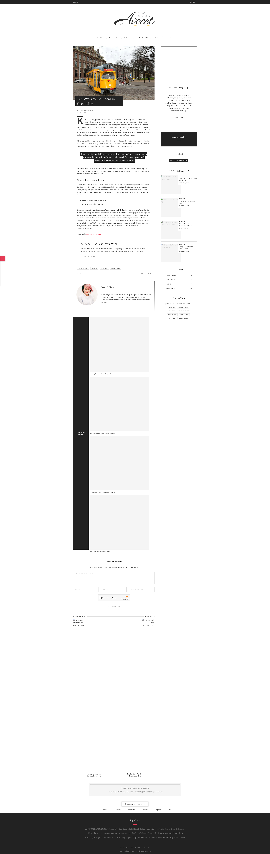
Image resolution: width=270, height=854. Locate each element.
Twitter (130, 2)
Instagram (133, 2)
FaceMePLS (90, 234)
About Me (129, 848)
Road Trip (94, 268)
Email (101, 273)
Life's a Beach (93, 833)
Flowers (167, 829)
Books (125, 829)
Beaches (118, 829)
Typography (142, 37)
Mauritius (124, 833)
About (156, 37)
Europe (154, 829)
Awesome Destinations (183, 304)
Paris (129, 833)
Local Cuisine (105, 833)
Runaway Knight (184, 311)
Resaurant (168, 833)
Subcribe (76, 2)
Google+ (98, 273)
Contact (169, 37)
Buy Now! (147, 848)
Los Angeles (115, 833)
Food (173, 829)
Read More (178, 118)
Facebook (127, 2)
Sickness (117, 838)
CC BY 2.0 (99, 234)
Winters (182, 838)
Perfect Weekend (83, 268)
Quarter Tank (153, 833)
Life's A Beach (81, 110)
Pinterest (137, 2)
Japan (182, 829)
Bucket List (133, 829)
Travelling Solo (183, 307)
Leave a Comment (145, 273)
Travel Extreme (115, 268)
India (178, 829)
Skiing (123, 838)
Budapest (143, 829)
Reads (162, 833)
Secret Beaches (107, 838)
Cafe (149, 829)
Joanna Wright (81, 113)
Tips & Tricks (104, 268)
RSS (143, 2)
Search (192, 2)
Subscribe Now (89, 257)
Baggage (111, 829)
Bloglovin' (158, 810)
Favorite (161, 829)
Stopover (129, 838)
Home (99, 37)
